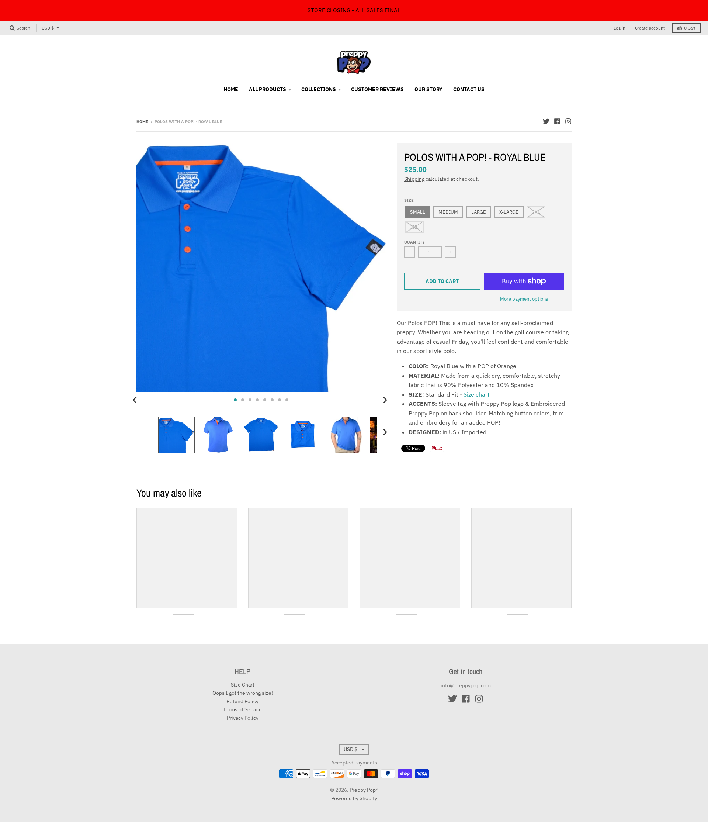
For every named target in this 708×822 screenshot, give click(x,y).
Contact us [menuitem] (469, 89)
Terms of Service (242, 709)
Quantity (414, 242)
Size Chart (242, 684)
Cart (689, 28)
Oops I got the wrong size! (242, 693)
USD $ (48, 28)
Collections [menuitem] (318, 89)
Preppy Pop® (364, 790)
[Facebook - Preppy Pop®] (557, 121)
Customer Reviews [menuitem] (377, 89)
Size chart (477, 394)
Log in (619, 28)
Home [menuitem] (230, 89)
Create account (650, 28)
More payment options (524, 299)
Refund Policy (242, 701)
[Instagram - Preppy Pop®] (568, 121)
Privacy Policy (242, 718)
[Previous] (136, 400)
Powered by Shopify (354, 798)
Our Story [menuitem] (428, 89)
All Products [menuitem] (267, 89)
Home (142, 121)
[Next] (385, 400)
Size (409, 200)
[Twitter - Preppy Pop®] (546, 121)
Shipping (414, 179)
